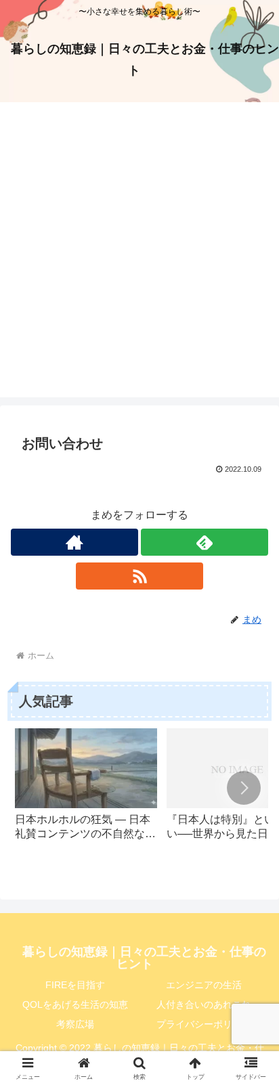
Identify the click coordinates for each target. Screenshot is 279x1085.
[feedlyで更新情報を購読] (204, 542)
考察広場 (75, 1024)
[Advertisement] (139, 257)
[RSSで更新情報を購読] (139, 576)
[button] (244, 788)
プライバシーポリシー (203, 1024)
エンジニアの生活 (204, 984)
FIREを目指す (75, 984)
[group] (86, 790)
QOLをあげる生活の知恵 (75, 1004)
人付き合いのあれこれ (203, 1004)
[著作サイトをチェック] (74, 542)
